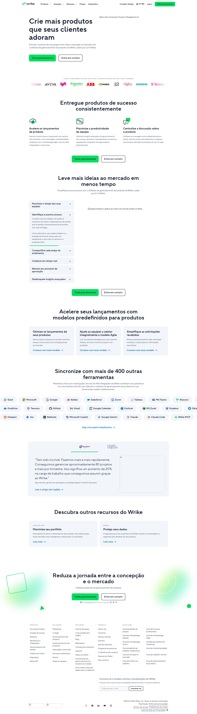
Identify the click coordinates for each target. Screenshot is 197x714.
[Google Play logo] (54, 705)
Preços (82, 4)
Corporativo (93, 4)
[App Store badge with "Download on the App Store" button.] (36, 705)
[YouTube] (104, 705)
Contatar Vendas (126, 4)
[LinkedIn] (98, 705)
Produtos (44, 4)
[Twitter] (86, 705)
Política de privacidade (158, 704)
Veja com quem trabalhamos (97, 427)
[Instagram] (110, 705)
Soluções (57, 4)
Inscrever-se (136, 688)
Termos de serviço (140, 707)
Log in (149, 4)
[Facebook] (92, 705)
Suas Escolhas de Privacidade (153, 710)
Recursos (70, 4)
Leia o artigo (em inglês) (47, 489)
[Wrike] (29, 4)
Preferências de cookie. (158, 707)
